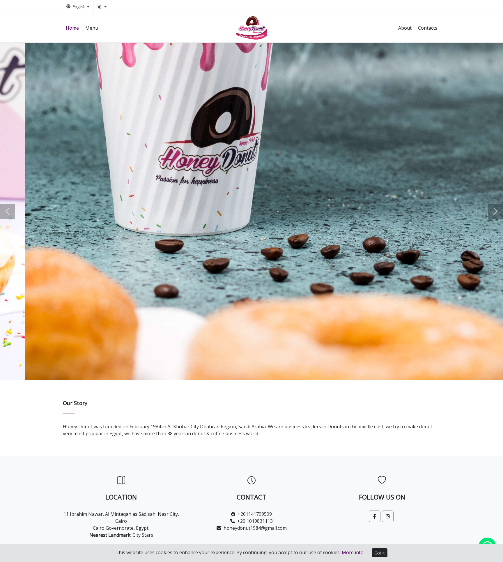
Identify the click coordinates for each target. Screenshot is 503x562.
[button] (7, 211)
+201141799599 (255, 514)
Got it (379, 553)
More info (353, 552)
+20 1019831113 (255, 521)
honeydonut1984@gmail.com (255, 528)
